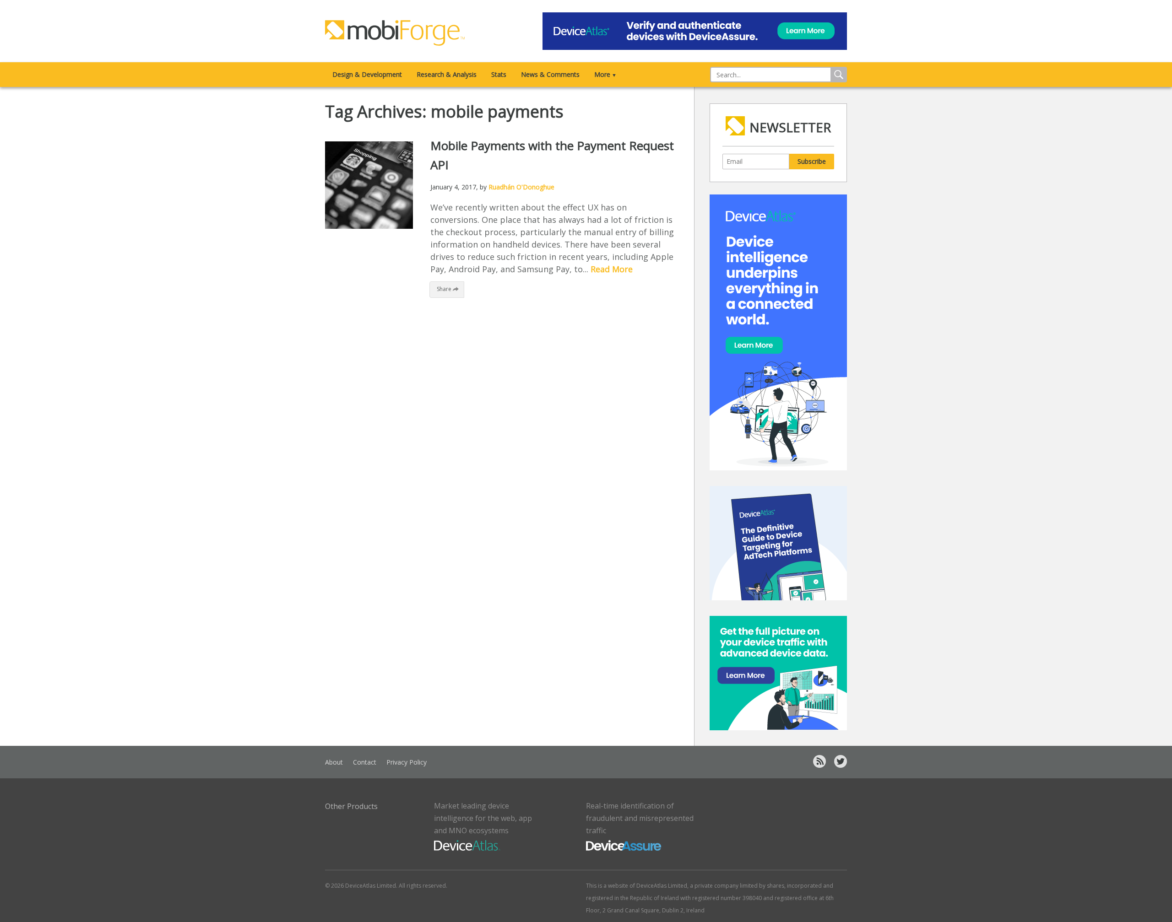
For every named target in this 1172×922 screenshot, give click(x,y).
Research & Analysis (447, 74)
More (605, 74)
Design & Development (367, 74)
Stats (498, 74)
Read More (612, 269)
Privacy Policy (406, 762)
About (334, 762)
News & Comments (550, 74)
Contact (364, 762)
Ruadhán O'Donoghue (521, 187)
